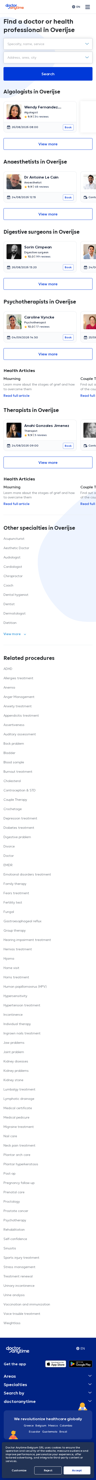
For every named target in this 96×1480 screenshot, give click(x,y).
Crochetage (12, 809)
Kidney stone (13, 1080)
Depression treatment (20, 818)
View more (48, 144)
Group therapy (14, 930)
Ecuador (34, 1431)
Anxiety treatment (17, 706)
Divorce (9, 846)
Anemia (9, 687)
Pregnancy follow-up (18, 1183)
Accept (77, 1470)
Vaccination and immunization (26, 1304)
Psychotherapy (14, 1220)
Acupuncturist (13, 538)
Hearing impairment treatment (27, 940)
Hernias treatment (17, 949)
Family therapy (14, 884)
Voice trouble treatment (21, 1314)
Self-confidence (15, 1239)
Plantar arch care (16, 1155)
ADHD (7, 669)
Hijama (8, 958)
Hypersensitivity (15, 996)
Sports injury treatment (21, 1257)
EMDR (8, 865)
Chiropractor (13, 576)
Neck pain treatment (19, 1145)
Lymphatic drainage (18, 1099)
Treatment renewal (18, 1276)
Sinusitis (9, 1248)
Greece (29, 1425)
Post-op (9, 1173)
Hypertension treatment (21, 1005)
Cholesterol (12, 781)
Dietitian (10, 623)
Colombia (66, 1425)
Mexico (53, 1425)
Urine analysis (14, 1295)
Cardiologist (12, 567)
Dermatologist (14, 613)
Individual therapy (17, 1024)
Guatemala (50, 1431)
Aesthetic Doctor (16, 548)
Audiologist (12, 557)
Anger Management (18, 697)
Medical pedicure (16, 1117)
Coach (8, 585)
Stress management (19, 1267)
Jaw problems (13, 1042)
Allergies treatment (18, 678)
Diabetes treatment (18, 828)
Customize (19, 1470)
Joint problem (13, 1052)
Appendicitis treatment (21, 715)
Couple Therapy (15, 799)
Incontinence (13, 1014)
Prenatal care (13, 1192)
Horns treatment (16, 977)
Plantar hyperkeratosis (20, 1164)
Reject (48, 1470)
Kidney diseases (15, 1061)
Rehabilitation (14, 1229)
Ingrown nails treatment (22, 1033)
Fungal (8, 912)
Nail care (10, 1136)
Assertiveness (13, 725)
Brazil (63, 1431)
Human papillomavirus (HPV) (25, 986)
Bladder (9, 753)
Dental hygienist (15, 595)
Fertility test (12, 902)
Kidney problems (16, 1071)
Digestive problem (17, 837)
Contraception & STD (19, 790)
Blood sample (13, 762)
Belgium (40, 1425)
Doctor (8, 856)
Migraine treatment (18, 1127)
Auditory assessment (19, 734)
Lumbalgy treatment (19, 1089)
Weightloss (12, 1323)
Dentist (9, 604)
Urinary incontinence (18, 1285)
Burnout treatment (17, 771)
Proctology (11, 1201)
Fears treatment (16, 893)
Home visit (11, 968)
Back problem (13, 743)
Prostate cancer (15, 1211)
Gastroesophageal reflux (22, 921)
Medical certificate (17, 1108)
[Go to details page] (14, 111)
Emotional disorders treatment (27, 874)
